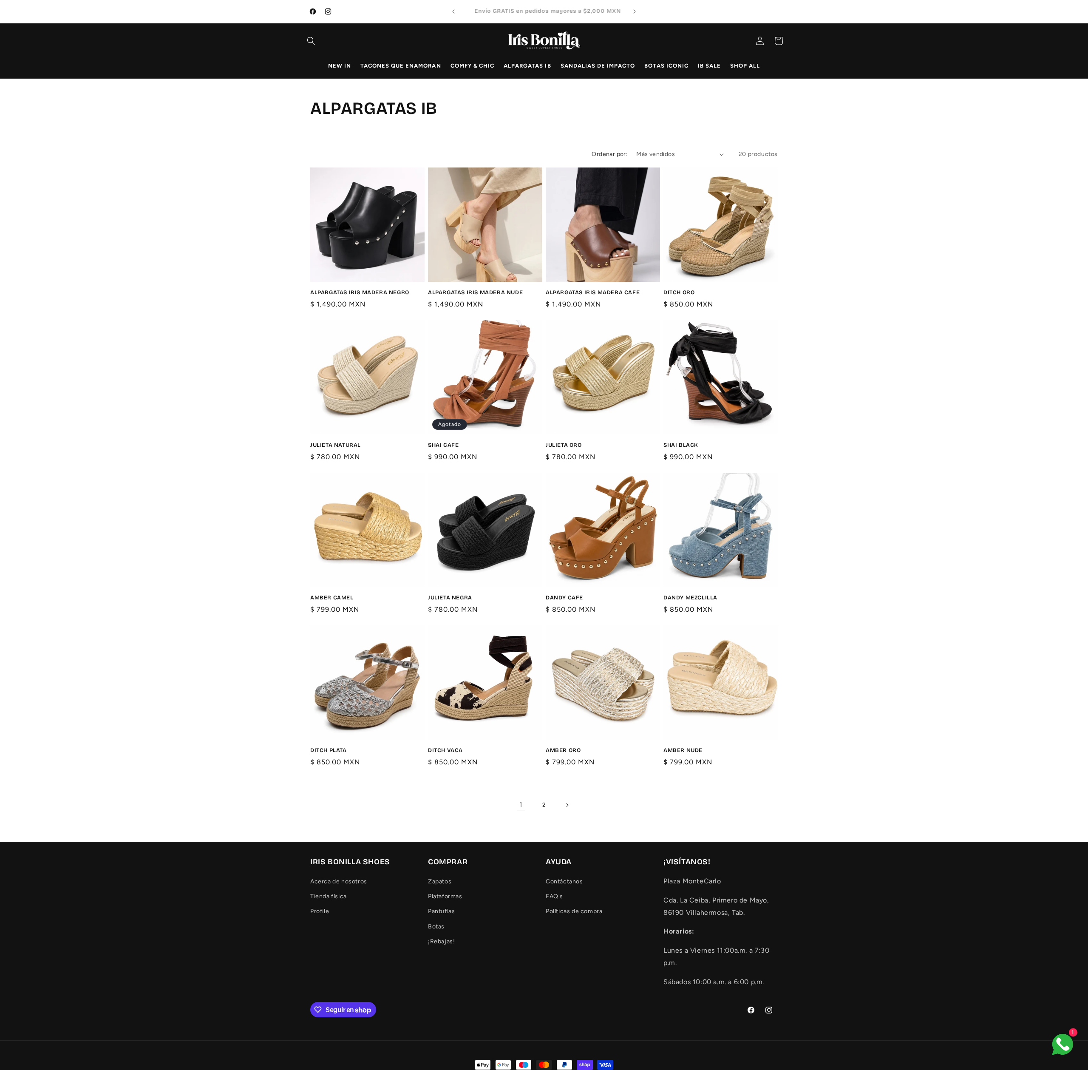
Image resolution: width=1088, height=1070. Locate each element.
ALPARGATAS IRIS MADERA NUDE (475, 292)
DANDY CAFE (564, 597)
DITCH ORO (678, 292)
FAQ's (554, 896)
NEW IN (339, 65)
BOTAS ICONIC (666, 65)
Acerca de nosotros (338, 881)
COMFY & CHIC (472, 65)
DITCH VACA (445, 750)
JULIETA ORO (564, 445)
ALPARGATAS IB (527, 65)
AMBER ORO (563, 750)
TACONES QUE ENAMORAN (400, 65)
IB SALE (709, 65)
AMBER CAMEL (332, 597)
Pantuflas (441, 911)
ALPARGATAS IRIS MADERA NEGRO (359, 292)
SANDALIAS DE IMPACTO (598, 65)
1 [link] (521, 805)
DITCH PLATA (328, 750)
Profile (319, 911)
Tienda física (328, 896)
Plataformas (445, 896)
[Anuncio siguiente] (634, 11)
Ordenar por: (610, 154)
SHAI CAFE (443, 445)
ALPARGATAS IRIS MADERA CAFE (593, 292)
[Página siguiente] (567, 805)
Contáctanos (564, 881)
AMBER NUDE (683, 750)
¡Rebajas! (441, 941)
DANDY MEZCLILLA (690, 597)
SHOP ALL (745, 65)
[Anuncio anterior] (453, 11)
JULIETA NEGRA (450, 597)
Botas (436, 926)
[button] (311, 40)
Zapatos (439, 881)
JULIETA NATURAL (335, 445)
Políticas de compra (574, 911)
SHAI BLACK (680, 445)
